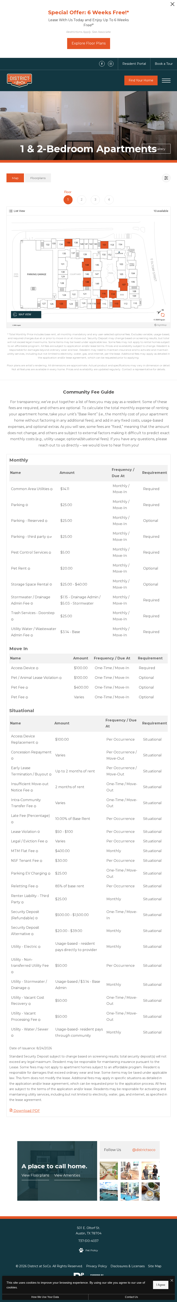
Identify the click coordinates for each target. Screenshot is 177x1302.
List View (19, 211)
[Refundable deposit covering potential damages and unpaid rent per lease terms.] (36, 918)
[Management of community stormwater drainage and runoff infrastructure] (31, 603)
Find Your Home (141, 80)
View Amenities (67, 1175)
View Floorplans (35, 1175)
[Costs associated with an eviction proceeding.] (46, 841)
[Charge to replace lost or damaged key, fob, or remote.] (37, 743)
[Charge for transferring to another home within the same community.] (35, 806)
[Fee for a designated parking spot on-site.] (46, 521)
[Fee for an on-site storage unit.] (50, 584)
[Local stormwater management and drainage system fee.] (28, 988)
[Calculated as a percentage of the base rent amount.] (12, 822)
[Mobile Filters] (166, 178)
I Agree (160, 1284)
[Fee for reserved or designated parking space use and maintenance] (26, 505)
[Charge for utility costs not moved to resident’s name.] (12, 972)
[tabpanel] (88, 280)
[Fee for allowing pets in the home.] (26, 687)
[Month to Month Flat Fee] (37, 851)
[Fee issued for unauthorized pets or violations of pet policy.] (60, 678)
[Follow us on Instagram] (111, 64)
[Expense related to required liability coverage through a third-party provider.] (22, 902)
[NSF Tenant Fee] (41, 861)
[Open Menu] (166, 80)
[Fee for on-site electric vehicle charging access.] (49, 873)
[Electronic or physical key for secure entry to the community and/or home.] (37, 668)
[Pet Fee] (26, 697)
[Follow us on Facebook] (102, 64)
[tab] (15, 177)
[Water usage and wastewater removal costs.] (12, 1035)
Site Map (154, 1266)
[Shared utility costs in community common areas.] (51, 489)
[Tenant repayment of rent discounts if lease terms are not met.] (12, 758)
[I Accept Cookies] (172, 1281)
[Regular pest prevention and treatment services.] (50, 552)
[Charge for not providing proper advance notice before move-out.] (31, 790)
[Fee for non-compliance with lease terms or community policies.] (38, 831)
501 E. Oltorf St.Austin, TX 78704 (88, 1230)
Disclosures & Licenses (128, 1266)
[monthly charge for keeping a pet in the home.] (29, 568)
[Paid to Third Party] (50, 537)
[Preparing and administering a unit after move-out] (39, 1020)
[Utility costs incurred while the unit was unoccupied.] (29, 1004)
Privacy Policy (96, 1266)
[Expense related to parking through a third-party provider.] (48, 537)
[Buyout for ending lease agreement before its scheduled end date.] (50, 774)
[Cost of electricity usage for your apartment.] (39, 947)
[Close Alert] (172, 5)
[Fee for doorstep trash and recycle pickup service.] (12, 619)
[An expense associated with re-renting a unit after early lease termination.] (37, 886)
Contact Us (131, 1297)
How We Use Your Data (45, 1297)
